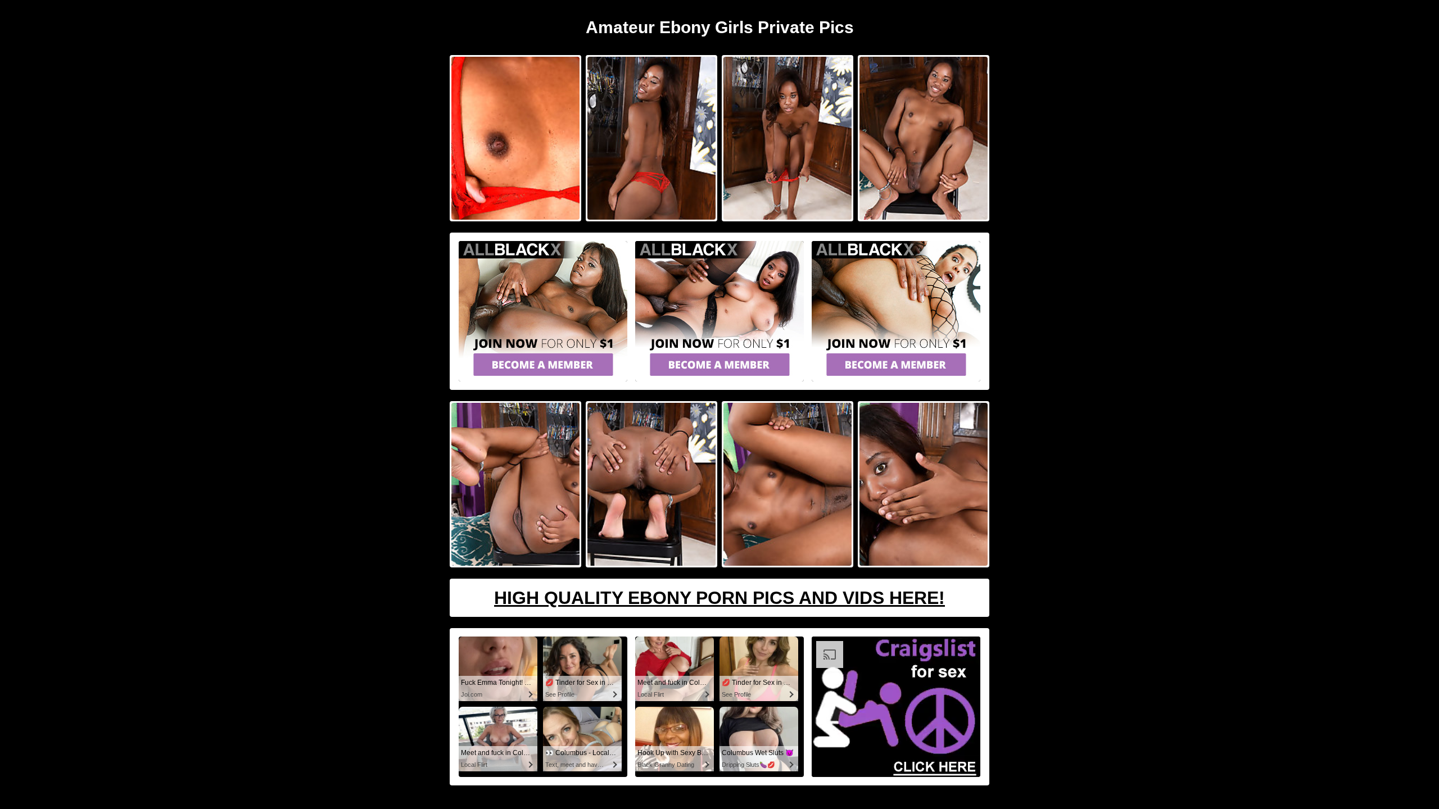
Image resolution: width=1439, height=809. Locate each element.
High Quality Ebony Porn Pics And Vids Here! (719, 598)
